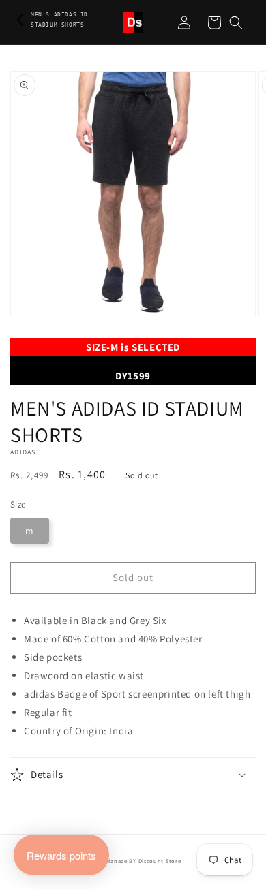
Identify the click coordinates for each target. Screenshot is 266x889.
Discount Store (159, 860)
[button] (236, 22)
